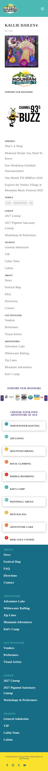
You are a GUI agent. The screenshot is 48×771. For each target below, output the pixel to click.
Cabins (9, 268)
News (8, 280)
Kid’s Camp (12, 374)
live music (8, 203)
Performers (11, 327)
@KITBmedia (24, 758)
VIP (7, 254)
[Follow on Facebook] (7, 765)
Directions (11, 301)
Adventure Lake (15, 346)
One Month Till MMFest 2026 (24, 178)
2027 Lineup (13, 215)
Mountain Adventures (18, 367)
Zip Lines (11, 360)
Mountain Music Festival (20, 203)
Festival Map (13, 287)
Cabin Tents (12, 261)
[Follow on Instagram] (13, 765)
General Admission (17, 247)
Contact (9, 308)
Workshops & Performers (20, 235)
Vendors (10, 320)
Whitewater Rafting (17, 353)
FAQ (8, 294)
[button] (2, 398)
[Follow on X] (18, 765)
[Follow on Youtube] (24, 765)
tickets (31, 203)
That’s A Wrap (14, 146)
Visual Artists (13, 334)
